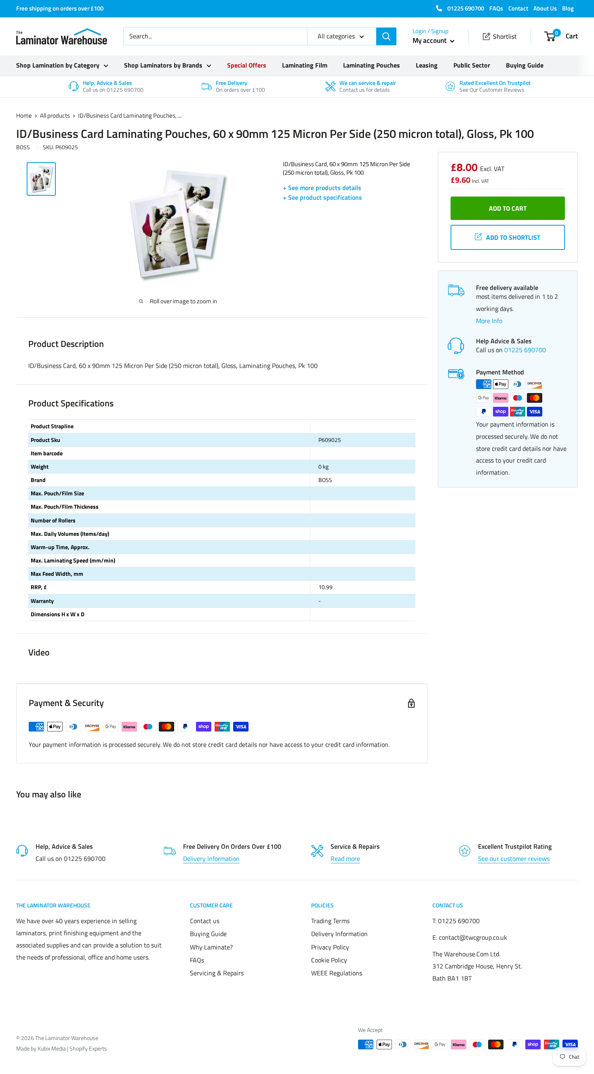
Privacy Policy (330, 947)
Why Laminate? (211, 947)
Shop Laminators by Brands (163, 65)
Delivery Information (211, 858)
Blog (568, 8)
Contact (518, 8)
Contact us (204, 921)
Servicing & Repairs (217, 973)
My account (430, 40)
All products (55, 115)
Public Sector (471, 65)
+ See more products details (322, 187)
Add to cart (508, 208)
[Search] (386, 36)
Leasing (427, 65)
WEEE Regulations (336, 973)
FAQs (496, 8)
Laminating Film (304, 65)
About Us (545, 8)
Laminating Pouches (371, 65)
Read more (345, 858)
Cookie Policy (329, 960)
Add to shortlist (513, 237)
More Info (489, 321)
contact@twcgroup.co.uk (473, 937)
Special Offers (246, 65)
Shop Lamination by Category (57, 65)
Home (24, 115)
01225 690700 (465, 8)
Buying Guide (524, 65)
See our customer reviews (514, 858)
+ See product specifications (322, 197)
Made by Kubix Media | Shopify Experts (61, 1048)
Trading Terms (330, 921)
